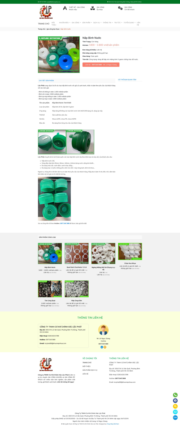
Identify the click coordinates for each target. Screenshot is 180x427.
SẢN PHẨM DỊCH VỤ (89, 370)
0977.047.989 (97, 65)
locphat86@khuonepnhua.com (55, 343)
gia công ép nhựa (53, 29)
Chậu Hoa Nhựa (130, 263)
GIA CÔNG (76, 23)
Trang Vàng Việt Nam (113, 424)
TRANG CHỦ (43, 24)
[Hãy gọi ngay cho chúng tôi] (174, 395)
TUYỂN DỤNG (129, 23)
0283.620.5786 (53, 336)
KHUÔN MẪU (64, 23)
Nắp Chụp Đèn (76, 300)
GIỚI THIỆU (54, 24)
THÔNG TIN (107, 23)
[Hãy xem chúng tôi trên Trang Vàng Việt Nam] (174, 406)
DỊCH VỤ (96, 23)
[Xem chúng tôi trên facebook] (174, 400)
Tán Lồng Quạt (50, 300)
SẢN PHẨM (86, 23)
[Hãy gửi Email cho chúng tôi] (174, 412)
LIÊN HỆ (138, 24)
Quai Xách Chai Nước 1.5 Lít (77, 267)
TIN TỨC (117, 23)
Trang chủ (41, 29)
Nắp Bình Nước (50, 267)
